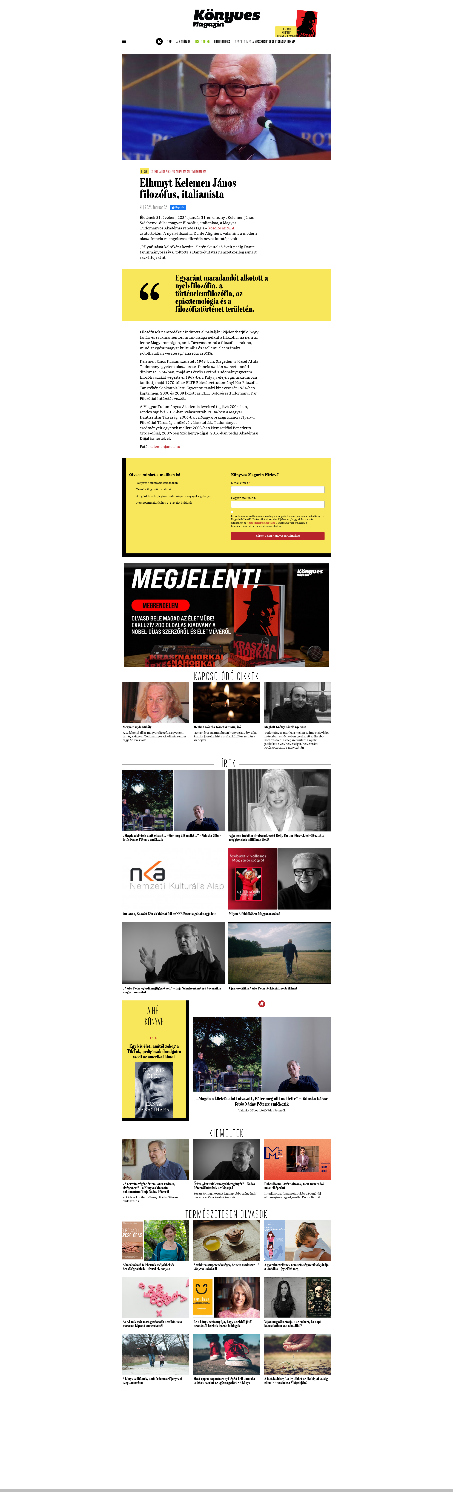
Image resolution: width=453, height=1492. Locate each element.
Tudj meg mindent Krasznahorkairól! (287, 33)
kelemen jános (157, 172)
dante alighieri (194, 172)
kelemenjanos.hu (165, 447)
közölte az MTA (221, 228)
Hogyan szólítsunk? (243, 498)
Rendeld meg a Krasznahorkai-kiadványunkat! (266, 42)
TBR (170, 42)
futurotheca (223, 42)
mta (204, 172)
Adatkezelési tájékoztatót (261, 523)
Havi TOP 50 (203, 42)
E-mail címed (240, 483)
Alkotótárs (184, 42)
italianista (181, 172)
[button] (124, 42)
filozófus (170, 172)
